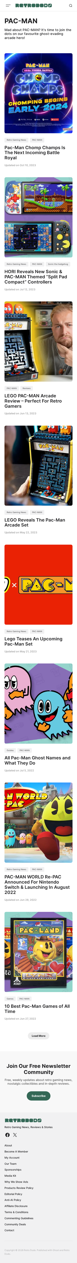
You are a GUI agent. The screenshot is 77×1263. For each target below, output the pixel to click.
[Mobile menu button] (8, 5)
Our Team (10, 1163)
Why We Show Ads (16, 1181)
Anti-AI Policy (12, 1199)
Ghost (56, 1250)
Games (10, 998)
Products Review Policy (18, 1187)
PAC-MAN (37, 140)
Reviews (27, 388)
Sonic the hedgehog (58, 264)
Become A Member (16, 1151)
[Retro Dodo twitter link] (14, 1135)
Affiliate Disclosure (15, 1206)
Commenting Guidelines (18, 1218)
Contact (9, 1230)
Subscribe (39, 1096)
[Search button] (71, 5)
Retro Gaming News (16, 140)
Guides (10, 750)
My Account (11, 1157)
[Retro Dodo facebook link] (7, 1135)
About (8, 1145)
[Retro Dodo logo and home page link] (33, 5)
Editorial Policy (13, 1194)
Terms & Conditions (16, 1212)
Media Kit (10, 1175)
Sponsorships (12, 1169)
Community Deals (15, 1224)
